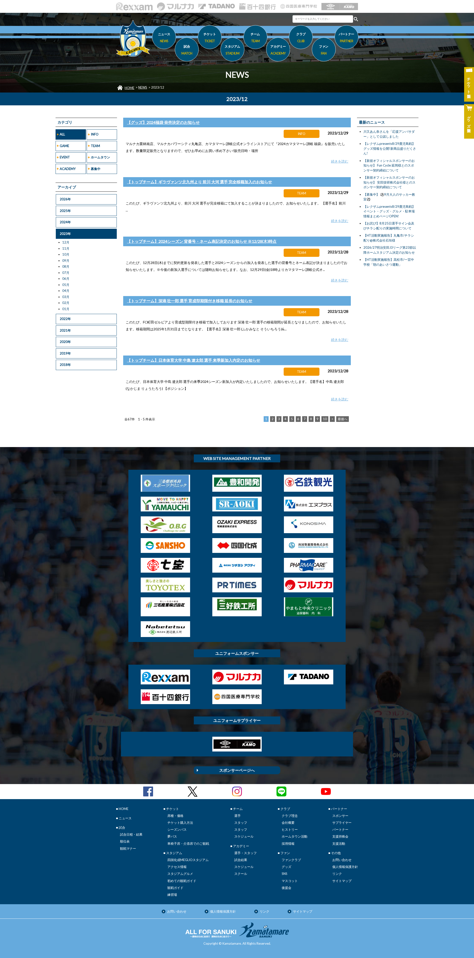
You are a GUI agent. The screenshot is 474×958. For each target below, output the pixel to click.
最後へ (342, 419)
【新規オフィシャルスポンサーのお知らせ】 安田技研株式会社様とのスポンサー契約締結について (389, 182)
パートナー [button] (346, 37)
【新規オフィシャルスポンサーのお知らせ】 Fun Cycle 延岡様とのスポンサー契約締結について (389, 165)
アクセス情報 (177, 867)
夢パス (172, 836)
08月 (65, 266)
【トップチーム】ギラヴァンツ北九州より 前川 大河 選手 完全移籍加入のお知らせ (199, 181)
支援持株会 (340, 836)
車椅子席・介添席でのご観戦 (188, 843)
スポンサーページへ (237, 770)
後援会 (286, 888)
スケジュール (244, 836)
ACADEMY (68, 169)
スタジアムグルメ (180, 874)
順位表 (125, 841)
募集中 (95, 169)
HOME (129, 88)
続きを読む (339, 161)
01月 (65, 309)
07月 (65, 273)
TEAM (95, 146)
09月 (65, 261)
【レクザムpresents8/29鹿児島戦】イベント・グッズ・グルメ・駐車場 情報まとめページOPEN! (389, 211)
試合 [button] (186, 49)
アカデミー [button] (278, 49)
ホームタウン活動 (294, 836)
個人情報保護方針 (345, 867)
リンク (337, 874)
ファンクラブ (291, 860)
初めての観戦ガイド (181, 881)
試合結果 (240, 860)
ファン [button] (323, 49)
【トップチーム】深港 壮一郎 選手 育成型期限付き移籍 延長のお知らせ (189, 300)
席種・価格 (175, 816)
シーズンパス (177, 829)
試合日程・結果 (131, 834)
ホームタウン (100, 157)
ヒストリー (290, 829)
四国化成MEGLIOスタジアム (188, 860)
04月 (65, 291)
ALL (62, 134)
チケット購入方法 (180, 823)
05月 (65, 285)
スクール (240, 874)
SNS (284, 874)
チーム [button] (255, 37)
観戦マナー (128, 848)
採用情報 (288, 843)
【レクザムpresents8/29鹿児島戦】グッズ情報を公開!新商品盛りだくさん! (389, 148)
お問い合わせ (342, 860)
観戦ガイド (175, 888)
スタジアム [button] (232, 49)
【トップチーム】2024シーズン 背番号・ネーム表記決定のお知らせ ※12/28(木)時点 (201, 241)
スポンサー (340, 816)
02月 (65, 303)
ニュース (164, 37)
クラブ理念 (290, 816)
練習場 (172, 895)
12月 (65, 242)
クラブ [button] (301, 37)
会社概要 (288, 823)
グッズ (286, 867)
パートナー (340, 829)
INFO (95, 134)
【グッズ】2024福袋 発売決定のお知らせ (163, 122)
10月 (65, 254)
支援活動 (338, 843)
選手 (237, 816)
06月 (65, 279)
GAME (64, 146)
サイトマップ (342, 881)
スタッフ (240, 823)
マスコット (290, 881)
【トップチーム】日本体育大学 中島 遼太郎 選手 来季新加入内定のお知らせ (193, 360)
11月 (65, 248)
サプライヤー (342, 823)
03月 (65, 297)
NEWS (142, 87)
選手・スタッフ (245, 853)
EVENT (65, 157)
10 (325, 419)
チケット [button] (209, 37)
